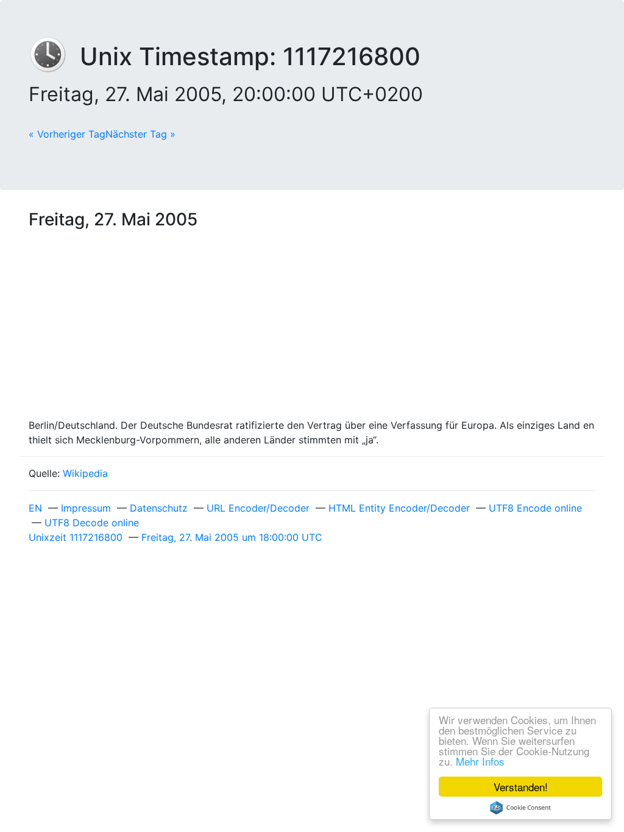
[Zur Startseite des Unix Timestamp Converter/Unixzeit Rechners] (54, 56)
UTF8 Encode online (535, 508)
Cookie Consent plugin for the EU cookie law (520, 807)
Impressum (86, 508)
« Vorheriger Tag (67, 134)
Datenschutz (159, 508)
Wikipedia (85, 473)
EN (35, 508)
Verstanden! (521, 786)
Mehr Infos (480, 761)
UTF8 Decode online (91, 522)
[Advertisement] (312, 326)
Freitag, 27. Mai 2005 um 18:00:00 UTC (231, 537)
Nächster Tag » (140, 134)
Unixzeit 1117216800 (75, 537)
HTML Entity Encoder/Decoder (399, 508)
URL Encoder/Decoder (258, 508)
